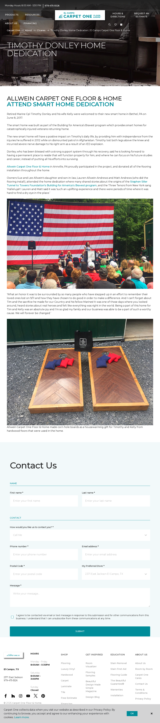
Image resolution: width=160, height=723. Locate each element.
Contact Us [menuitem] (141, 683)
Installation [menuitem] (116, 695)
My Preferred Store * (93, 566)
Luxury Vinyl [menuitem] (68, 669)
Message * (15, 585)
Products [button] (11, 14)
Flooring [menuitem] (65, 663)
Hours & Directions (117, 15)
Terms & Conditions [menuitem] (141, 691)
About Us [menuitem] (140, 663)
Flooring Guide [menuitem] (118, 674)
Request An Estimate (141, 15)
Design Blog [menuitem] (93, 697)
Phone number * (19, 546)
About (28, 30)
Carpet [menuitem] (65, 680)
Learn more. (21, 717)
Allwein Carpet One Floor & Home (28, 166)
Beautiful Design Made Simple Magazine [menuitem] (93, 686)
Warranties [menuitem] (116, 689)
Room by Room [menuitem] (144, 669)
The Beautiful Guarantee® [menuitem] (118, 682)
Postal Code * (17, 566)
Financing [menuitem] (30, 23)
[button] (109, 24)
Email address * (90, 546)
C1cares (41, 30)
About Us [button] (11, 23)
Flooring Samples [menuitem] (90, 674)
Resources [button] (32, 14)
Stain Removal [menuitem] (118, 663)
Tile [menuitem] (63, 692)
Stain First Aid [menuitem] (118, 669)
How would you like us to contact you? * (31, 527)
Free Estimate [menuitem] (69, 698)
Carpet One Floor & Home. (27, 703)
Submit (80, 631)
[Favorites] (115, 24)
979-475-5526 (52, 5)
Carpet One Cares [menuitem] (141, 676)
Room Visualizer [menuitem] (91, 665)
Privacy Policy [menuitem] (143, 698)
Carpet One (13, 30)
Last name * (88, 493)
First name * (16, 493)
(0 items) (121, 24)
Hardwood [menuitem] (67, 674)
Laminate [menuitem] (66, 686)
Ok (132, 713)
